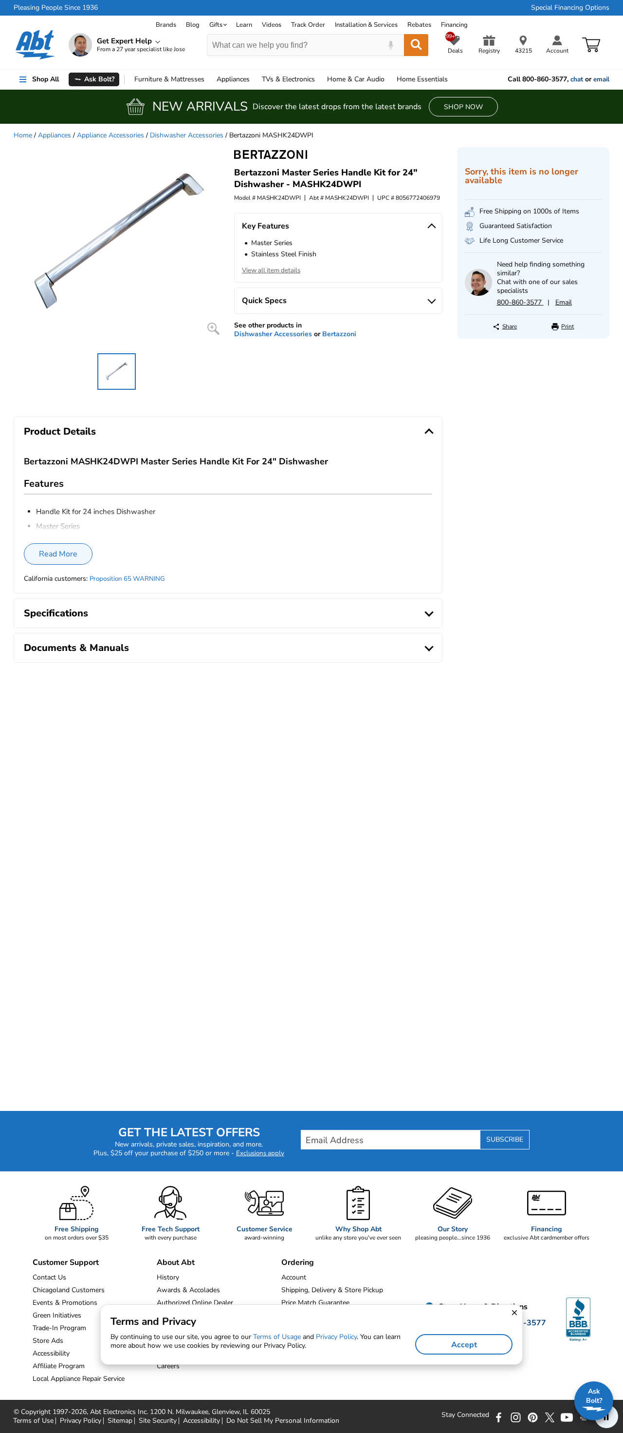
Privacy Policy (80, 1420)
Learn (244, 24)
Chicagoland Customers (69, 1290)
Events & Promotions (65, 1302)
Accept (464, 1344)
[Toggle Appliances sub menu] (254, 79)
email (601, 79)
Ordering (297, 1262)
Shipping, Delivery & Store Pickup (332, 1290)
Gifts (215, 24)
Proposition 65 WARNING (127, 578)
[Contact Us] (478, 293)
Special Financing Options (570, 7)
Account (293, 1277)
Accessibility (201, 1420)
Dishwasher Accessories (186, 135)
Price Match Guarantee (315, 1302)
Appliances (233, 79)
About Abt (176, 1262)
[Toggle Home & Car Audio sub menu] (388, 79)
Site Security (158, 1420)
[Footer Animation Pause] (606, 1416)
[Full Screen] (213, 329)
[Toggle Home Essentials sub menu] (452, 79)
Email (563, 302)
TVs (288, 79)
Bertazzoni (339, 334)
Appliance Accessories (110, 135)
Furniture (169, 79)
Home (422, 79)
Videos (271, 24)
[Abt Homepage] (35, 44)
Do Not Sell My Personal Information (282, 1420)
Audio (356, 79)
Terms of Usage (277, 1336)
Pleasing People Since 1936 (56, 7)
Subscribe (504, 1139)
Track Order (308, 24)
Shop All (45, 79)
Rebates (419, 24)
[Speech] (391, 45)
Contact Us (49, 1277)
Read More (58, 554)
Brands (166, 24)
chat (576, 79)
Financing (454, 24)
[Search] (416, 45)
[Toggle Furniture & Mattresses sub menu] (208, 79)
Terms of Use (33, 1420)
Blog (193, 24)
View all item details (271, 270)
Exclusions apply (260, 1153)
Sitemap (120, 1420)
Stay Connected (465, 1415)
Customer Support (66, 1262)
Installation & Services (366, 24)
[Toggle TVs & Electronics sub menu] (319, 79)
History (168, 1277)
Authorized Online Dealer (195, 1302)
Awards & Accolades (188, 1290)
